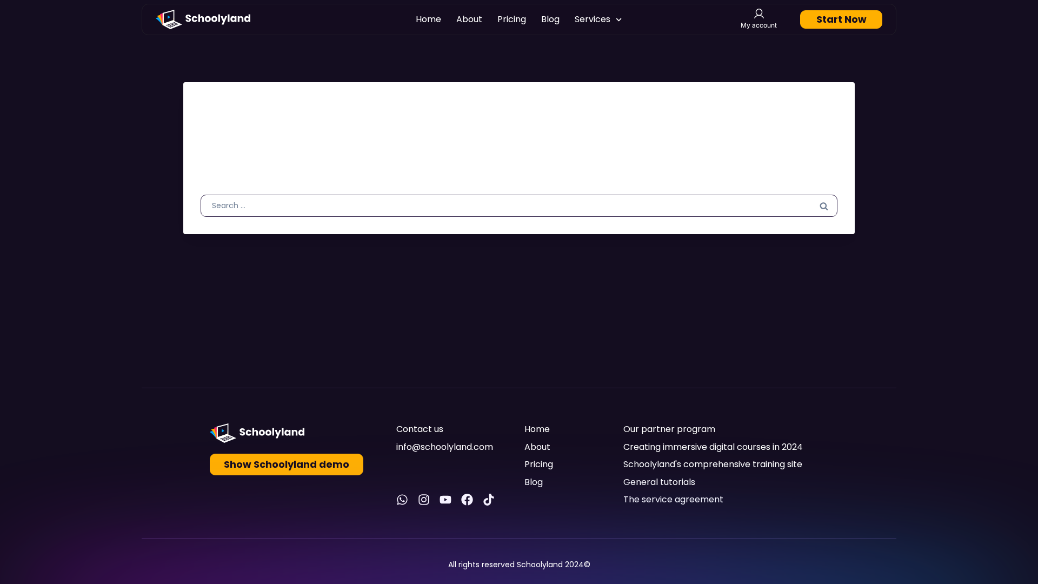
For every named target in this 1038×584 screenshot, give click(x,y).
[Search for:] (519, 205)
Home (428, 19)
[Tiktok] (489, 500)
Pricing (511, 19)
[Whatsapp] (402, 500)
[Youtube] (445, 500)
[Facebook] (467, 500)
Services (592, 19)
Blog (550, 19)
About (469, 19)
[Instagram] (424, 500)
